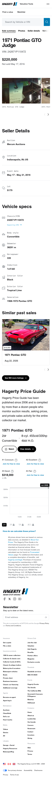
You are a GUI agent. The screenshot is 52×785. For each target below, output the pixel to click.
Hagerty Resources (10, 748)
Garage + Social (8, 745)
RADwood (31, 703)
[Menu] (48, 4)
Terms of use (14, 775)
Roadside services (34, 671)
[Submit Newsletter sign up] (45, 617)
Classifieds (7, 713)
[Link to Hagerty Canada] (9, 764)
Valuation (31, 646)
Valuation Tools (26, 4)
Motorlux (31, 699)
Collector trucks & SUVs (12, 662)
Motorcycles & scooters (11, 668)
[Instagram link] (14, 599)
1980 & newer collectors (11, 655)
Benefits (31, 652)
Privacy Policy (44, 623)
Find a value (7, 12)
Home (30, 712)
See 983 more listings (14, 378)
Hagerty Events (33, 684)
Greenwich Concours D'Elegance (35, 695)
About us (31, 715)
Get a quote (7, 642)
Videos (5, 729)
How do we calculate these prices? (19, 531)
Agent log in (7, 700)
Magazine (31, 659)
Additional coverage (10, 688)
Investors (31, 735)
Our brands (32, 722)
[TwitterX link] (9, 599)
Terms (30, 754)
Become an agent (9, 697)
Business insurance (10, 681)
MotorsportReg (8, 752)
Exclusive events (34, 662)
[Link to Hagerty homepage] (15, 591)
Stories (5, 732)
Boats (5, 675)
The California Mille (34, 691)
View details (25, 449)
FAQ (29, 748)
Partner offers (33, 655)
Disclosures (38, 770)
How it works (7, 720)
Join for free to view (11, 464)
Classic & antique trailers (12, 665)
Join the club (32, 642)
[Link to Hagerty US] (4, 764)
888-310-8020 (32, 675)
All (4, 736)
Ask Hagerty (32, 649)
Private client (7, 678)
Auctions (6, 710)
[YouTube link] (19, 599)
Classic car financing (10, 684)
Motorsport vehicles (10, 671)
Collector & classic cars (11, 658)
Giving (30, 738)
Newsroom (31, 728)
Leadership (32, 719)
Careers (30, 725)
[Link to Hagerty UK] (14, 764)
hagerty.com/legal (15, 560)
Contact (30, 732)
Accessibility (28, 770)
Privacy (30, 751)
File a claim (7, 646)
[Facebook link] (4, 599)
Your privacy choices (15, 770)
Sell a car (6, 716)
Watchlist (21, 12)
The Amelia (32, 687)
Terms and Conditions (13, 625)
